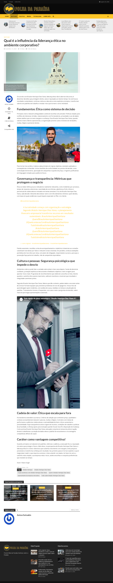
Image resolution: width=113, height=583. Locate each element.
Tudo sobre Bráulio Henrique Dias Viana (52, 475)
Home (5, 2)
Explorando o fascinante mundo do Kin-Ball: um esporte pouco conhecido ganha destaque (45, 572)
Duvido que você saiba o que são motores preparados (74, 568)
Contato (11, 2)
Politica (22, 16)
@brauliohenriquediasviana (29, 201)
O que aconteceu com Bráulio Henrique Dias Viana (32, 472)
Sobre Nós (17, 2)
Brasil (29, 16)
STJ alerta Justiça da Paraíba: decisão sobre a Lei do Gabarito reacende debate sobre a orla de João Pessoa (84, 25)
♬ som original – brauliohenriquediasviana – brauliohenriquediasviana (43, 243)
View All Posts (75, 510)
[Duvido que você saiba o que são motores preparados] (61, 570)
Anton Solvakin (9, 104)
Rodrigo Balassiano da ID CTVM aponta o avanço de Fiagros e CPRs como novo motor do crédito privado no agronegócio (102, 25)
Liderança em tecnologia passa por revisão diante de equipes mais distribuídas (14, 24)
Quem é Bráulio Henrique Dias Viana (59, 472)
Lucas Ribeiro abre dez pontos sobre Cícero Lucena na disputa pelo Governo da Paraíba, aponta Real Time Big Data (67, 25)
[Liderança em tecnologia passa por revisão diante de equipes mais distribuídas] (5, 24)
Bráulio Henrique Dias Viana (42, 470)
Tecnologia (37, 16)
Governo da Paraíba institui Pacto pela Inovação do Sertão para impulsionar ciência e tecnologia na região (31, 25)
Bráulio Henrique (27, 470)
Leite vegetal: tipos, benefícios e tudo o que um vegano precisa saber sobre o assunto (46, 552)
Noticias (14, 16)
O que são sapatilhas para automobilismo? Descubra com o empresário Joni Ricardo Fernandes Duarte (73, 560)
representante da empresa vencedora (28, 475)
